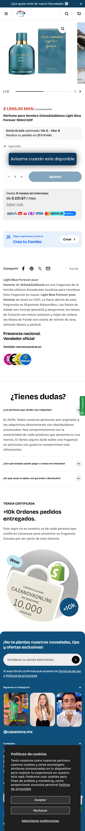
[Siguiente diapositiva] (80, 91)
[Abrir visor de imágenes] (62, 28)
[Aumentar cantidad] (22, 177)
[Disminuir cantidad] (7, 177)
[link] (74, 268)
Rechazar (40, 810)
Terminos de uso (70, 671)
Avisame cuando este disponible (42, 159)
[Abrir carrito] (79, 13)
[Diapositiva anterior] (75, 91)
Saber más (14, 204)
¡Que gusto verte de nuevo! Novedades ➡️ (39, 3)
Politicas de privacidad (21, 676)
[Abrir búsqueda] (66, 13)
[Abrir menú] (6, 13)
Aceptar (40, 800)
